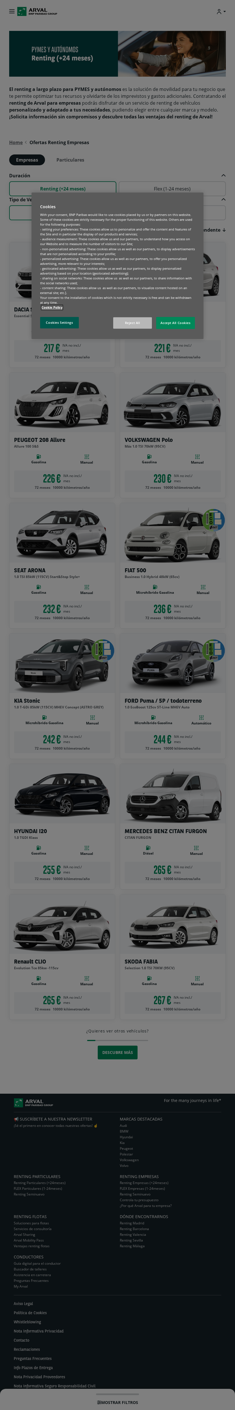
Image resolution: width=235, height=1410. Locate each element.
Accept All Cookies (175, 323)
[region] (117, 265)
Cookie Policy (52, 307)
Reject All (132, 323)
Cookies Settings (59, 323)
